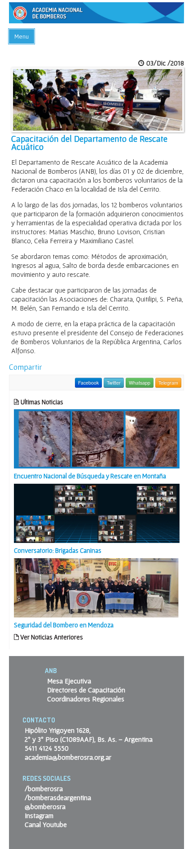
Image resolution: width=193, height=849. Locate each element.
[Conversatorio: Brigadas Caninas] (97, 512)
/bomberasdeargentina (58, 797)
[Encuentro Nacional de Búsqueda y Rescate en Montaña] (97, 438)
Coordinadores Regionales (85, 699)
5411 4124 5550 (47, 748)
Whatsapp (139, 382)
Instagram (39, 815)
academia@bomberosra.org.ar (68, 757)
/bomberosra (44, 788)
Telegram (168, 382)
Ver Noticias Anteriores (51, 637)
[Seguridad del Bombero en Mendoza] (97, 587)
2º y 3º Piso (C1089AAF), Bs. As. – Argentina (89, 739)
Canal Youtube (46, 824)
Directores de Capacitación (86, 690)
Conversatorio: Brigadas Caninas (57, 550)
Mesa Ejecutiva (69, 681)
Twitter (114, 382)
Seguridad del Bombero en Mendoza (64, 625)
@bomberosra (45, 806)
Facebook (88, 382)
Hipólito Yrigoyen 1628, (58, 730)
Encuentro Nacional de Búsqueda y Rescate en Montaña (90, 476)
